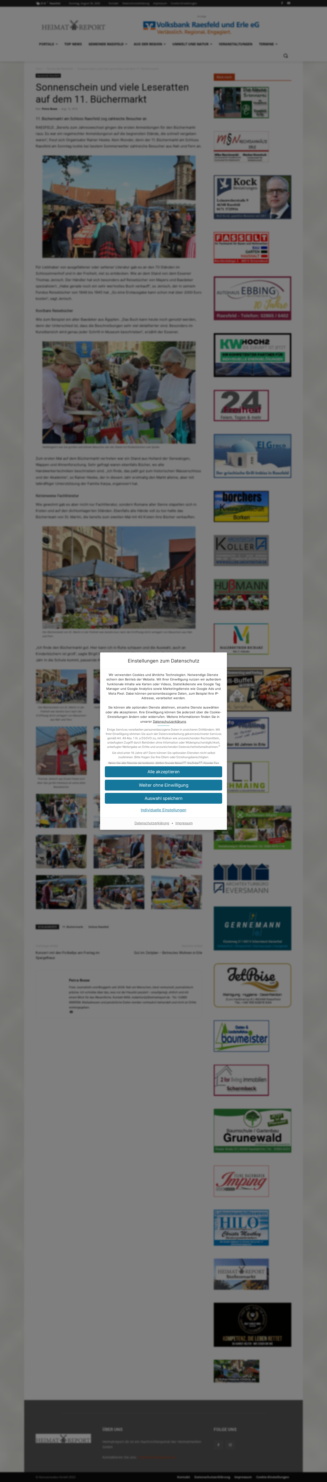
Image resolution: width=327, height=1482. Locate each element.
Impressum (184, 823)
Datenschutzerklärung (169, 721)
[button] (163, 771)
